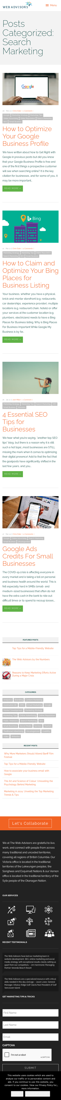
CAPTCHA (8, 1045)
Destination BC (10, 705)
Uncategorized (24, 542)
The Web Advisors (17, 5)
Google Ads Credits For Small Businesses (27, 556)
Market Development (12, 710)
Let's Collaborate (30, 823)
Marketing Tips (36, 115)
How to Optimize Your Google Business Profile (27, 136)
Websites (21, 407)
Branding (19, 700)
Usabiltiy (46, 731)
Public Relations (10, 721)
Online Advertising (10, 118)
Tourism (47, 726)
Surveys (37, 726)
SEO (5, 122)
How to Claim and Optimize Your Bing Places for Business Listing (30, 274)
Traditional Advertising (13, 731)
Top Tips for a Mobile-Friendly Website (33, 648)
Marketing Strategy (20, 115)
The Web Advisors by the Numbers (31, 659)
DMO (22, 705)
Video (6, 736)
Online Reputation (27, 118)
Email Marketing (34, 705)
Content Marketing (34, 700)
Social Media (26, 726)
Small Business (15, 122)
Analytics (7, 700)
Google (6, 115)
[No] (57, 1085)
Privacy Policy (37, 1093)
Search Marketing (44, 118)
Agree (17, 1093)
